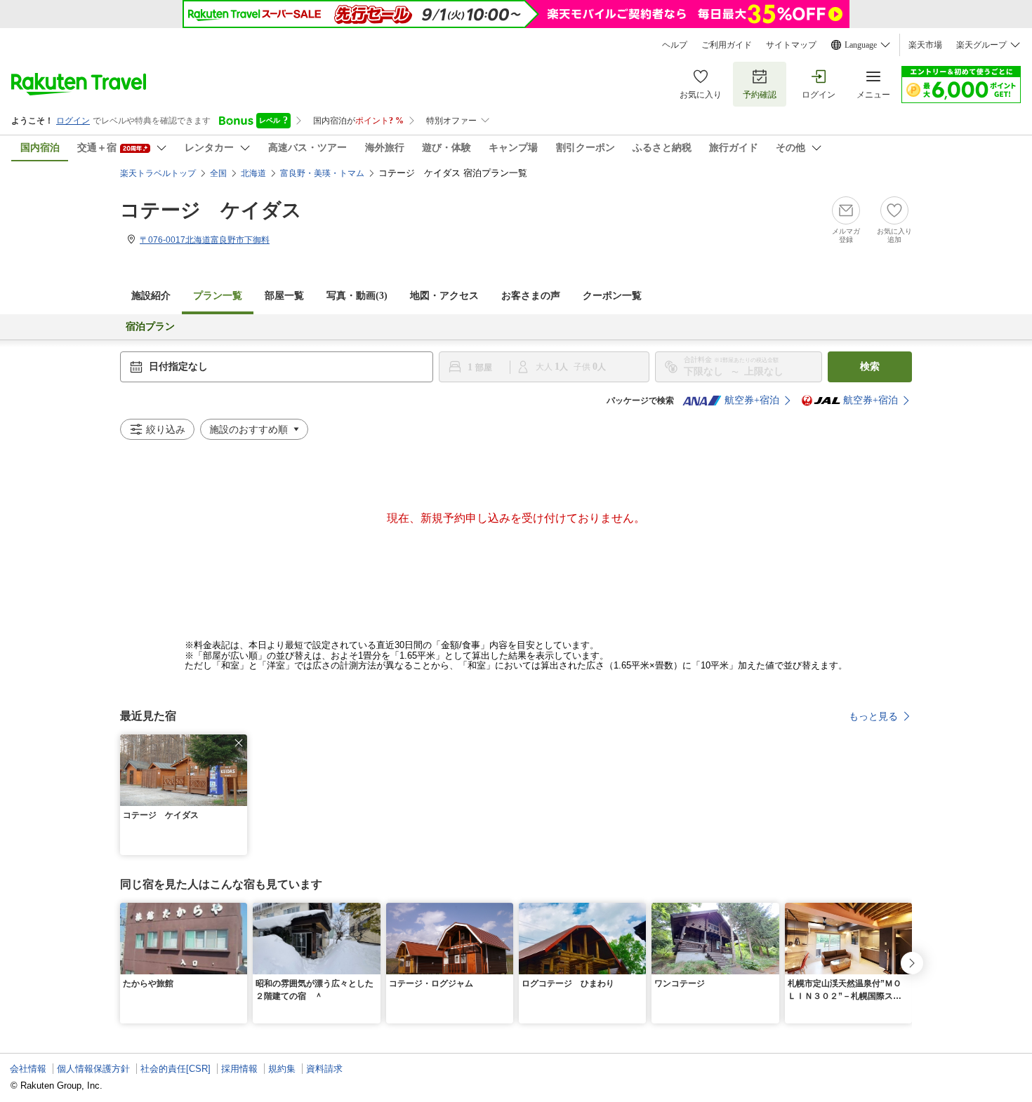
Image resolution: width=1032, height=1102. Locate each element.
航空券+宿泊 (752, 400)
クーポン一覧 (612, 295)
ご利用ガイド (726, 45)
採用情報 (239, 1068)
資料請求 (324, 1068)
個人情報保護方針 (93, 1068)
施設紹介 (151, 295)
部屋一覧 (284, 295)
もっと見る (873, 716)
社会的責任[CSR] (175, 1068)
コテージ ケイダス (211, 210)
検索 (870, 366)
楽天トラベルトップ (158, 173)
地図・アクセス (444, 295)
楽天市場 (925, 45)
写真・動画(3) (357, 295)
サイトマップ (791, 45)
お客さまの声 (530, 295)
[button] (238, 742)
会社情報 (28, 1068)
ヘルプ (674, 45)
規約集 (282, 1068)
